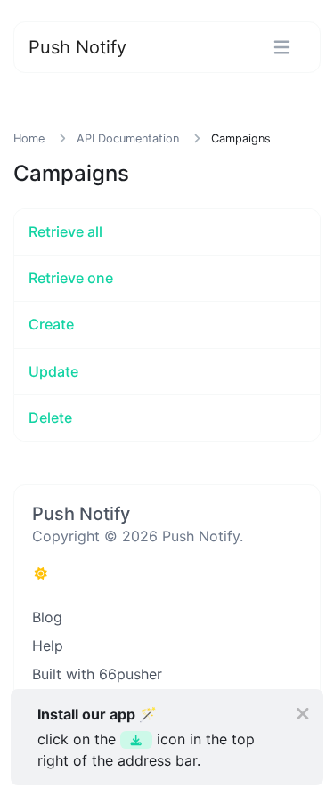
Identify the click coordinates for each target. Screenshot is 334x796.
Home (29, 138)
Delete (50, 417)
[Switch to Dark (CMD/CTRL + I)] (41, 573)
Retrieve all (65, 231)
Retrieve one (71, 278)
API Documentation (128, 138)
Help (47, 645)
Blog (47, 617)
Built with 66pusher (97, 674)
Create (51, 324)
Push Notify (77, 47)
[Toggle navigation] (281, 47)
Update (53, 371)
